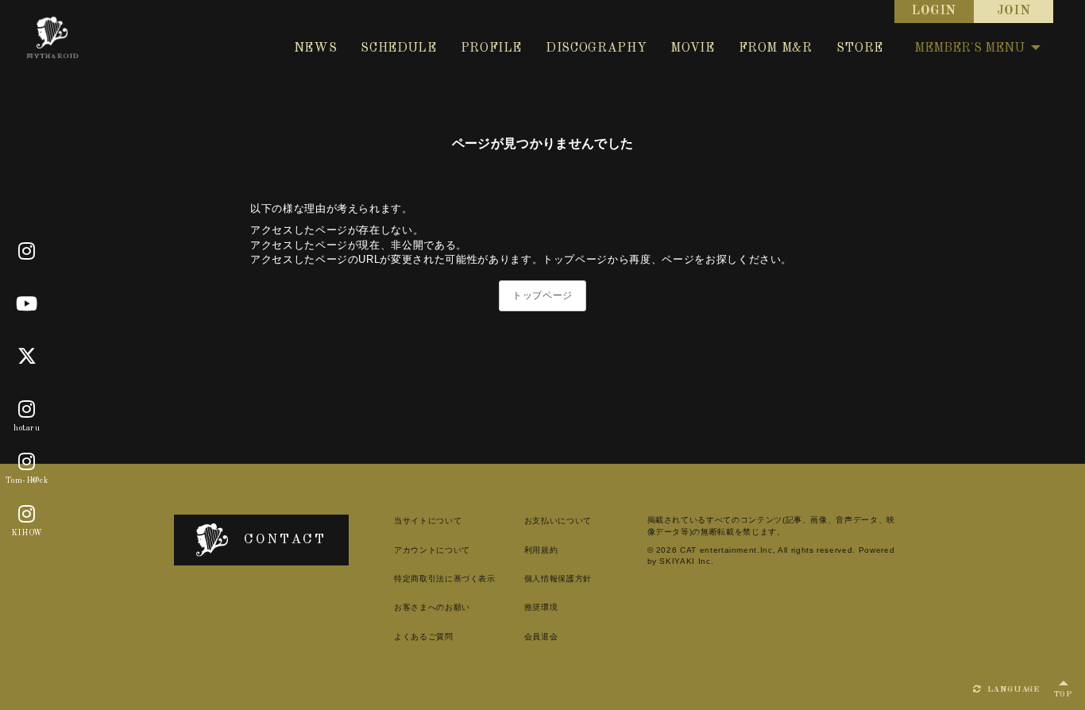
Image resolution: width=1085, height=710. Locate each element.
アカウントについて (432, 550)
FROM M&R (776, 48)
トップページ (542, 295)
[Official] (27, 252)
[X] (27, 356)
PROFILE (492, 48)
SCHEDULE (398, 48)
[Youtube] (27, 304)
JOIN (1014, 11)
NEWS (316, 48)
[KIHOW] (27, 514)
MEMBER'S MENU (969, 48)
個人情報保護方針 (558, 578)
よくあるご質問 (424, 636)
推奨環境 (541, 607)
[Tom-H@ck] (27, 462)
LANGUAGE (1012, 689)
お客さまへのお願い (432, 607)
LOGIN (934, 11)
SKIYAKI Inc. (686, 561)
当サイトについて (427, 520)
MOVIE (692, 48)
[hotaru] (27, 410)
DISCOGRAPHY (596, 48)
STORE (859, 48)
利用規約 (541, 550)
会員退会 (541, 636)
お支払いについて (558, 520)
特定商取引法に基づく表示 (445, 578)
